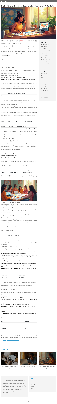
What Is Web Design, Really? (5, 55)
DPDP (32, 388)
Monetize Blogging (45, 50)
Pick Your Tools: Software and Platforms (7, 57)
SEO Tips (43, 48)
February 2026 (44, 86)
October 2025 (44, 95)
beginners (8, 340)
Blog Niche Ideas (45, 55)
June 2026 (43, 77)
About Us (32, 380)
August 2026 (44, 73)
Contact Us (33, 386)
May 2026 (43, 79)
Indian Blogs (44, 57)
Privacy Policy (33, 384)
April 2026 (43, 82)
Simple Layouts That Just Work (6, 59)
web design (22, 40)
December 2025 (44, 90)
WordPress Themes (45, 59)
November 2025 (44, 92)
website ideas (12, 340)
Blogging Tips (44, 53)
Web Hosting (44, 61)
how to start (16, 340)
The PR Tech (4, 1)
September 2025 (44, 97)
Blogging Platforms (45, 46)
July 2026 (43, 75)
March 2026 (43, 84)
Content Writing (45, 63)
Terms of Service (33, 382)
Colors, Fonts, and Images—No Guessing (7, 60)
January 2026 (44, 88)
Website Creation (45, 44)
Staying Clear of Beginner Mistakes (6, 62)
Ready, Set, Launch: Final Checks (6, 64)
